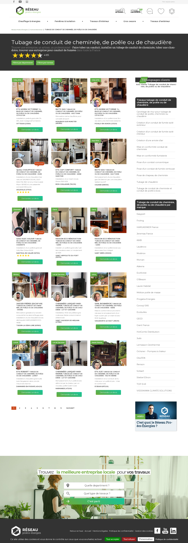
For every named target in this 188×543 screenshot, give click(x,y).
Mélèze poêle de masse (148, 292)
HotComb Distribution (148, 332)
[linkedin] (27, 2)
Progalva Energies (146, 299)
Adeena (140, 266)
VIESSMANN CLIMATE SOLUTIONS (154, 390)
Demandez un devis (30, 130)
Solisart (140, 371)
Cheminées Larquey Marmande (69, 307)
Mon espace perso (168, 2)
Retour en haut (76, 531)
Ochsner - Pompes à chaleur (151, 351)
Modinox (141, 253)
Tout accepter (112, 539)
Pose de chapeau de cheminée (152, 175)
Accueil (88, 531)
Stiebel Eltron (144, 377)
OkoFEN (141, 358)
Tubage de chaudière (147, 182)
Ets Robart (29, 374)
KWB (139, 240)
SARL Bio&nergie (108, 306)
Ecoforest (141, 273)
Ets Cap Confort (68, 173)
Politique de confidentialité (121, 531)
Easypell (141, 214)
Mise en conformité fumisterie (152, 156)
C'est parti (93, 501)
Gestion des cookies (144, 531)
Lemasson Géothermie (148, 345)
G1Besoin (141, 279)
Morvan (140, 260)
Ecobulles (142, 312)
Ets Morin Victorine (29, 112)
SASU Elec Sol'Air (28, 242)
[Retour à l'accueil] (26, 531)
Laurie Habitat (144, 286)
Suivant (70, 408)
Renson (141, 364)
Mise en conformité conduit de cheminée (152, 148)
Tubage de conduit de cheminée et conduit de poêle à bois (154, 189)
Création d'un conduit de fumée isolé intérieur (155, 132)
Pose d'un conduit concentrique (153, 162)
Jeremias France (145, 233)
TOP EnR (141, 384)
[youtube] (20, 2)
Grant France (143, 325)
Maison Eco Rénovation (69, 242)
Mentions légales (100, 531)
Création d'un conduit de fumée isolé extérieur (155, 124)
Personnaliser (146, 539)
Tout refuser (129, 539)
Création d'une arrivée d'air (150, 140)
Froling (140, 220)
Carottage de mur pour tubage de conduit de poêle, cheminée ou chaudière (154, 114)
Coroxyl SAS (143, 305)
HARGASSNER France (147, 227)
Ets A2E (107, 374)
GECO (140, 318)
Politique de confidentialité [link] (167, 539)
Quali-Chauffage (29, 172)
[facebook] (13, 2)
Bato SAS (69, 111)
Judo (139, 338)
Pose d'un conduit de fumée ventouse (156, 169)
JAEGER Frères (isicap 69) (29, 307)
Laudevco (141, 247)
